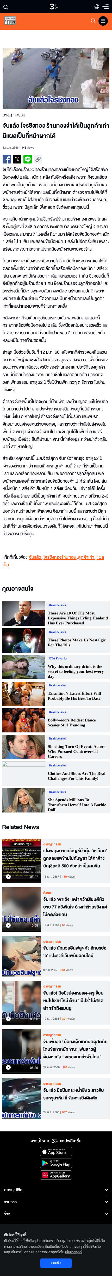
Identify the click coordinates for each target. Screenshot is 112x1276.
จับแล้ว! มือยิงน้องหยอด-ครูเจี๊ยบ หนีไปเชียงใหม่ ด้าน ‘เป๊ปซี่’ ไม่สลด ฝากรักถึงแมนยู (73, 1001)
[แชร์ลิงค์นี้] (38, 159)
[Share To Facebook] (7, 159)
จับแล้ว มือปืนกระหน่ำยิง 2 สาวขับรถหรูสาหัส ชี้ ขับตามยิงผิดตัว (73, 1094)
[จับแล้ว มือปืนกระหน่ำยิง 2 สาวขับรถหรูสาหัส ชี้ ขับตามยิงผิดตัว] (21, 1098)
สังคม (47, 893)
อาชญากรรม (52, 844)
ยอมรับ (56, 1263)
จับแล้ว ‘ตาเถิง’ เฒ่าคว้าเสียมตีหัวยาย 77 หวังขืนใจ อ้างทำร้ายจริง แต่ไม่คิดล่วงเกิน (75, 907)
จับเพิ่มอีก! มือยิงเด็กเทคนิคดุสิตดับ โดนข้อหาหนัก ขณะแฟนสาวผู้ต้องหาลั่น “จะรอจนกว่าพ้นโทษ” (75, 1049)
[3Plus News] (14, 21)
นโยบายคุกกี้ (73, 1252)
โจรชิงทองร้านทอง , (60, 557)
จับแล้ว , (36, 557)
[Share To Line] (27, 159)
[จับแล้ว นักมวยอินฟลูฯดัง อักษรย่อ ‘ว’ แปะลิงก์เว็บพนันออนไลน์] (21, 956)
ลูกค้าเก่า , (87, 557)
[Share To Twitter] (17, 159)
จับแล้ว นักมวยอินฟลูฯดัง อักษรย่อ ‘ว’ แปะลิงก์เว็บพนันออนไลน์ (75, 952)
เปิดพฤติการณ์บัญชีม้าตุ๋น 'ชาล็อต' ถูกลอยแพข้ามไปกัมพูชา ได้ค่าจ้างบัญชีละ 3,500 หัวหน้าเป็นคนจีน (75, 858)
